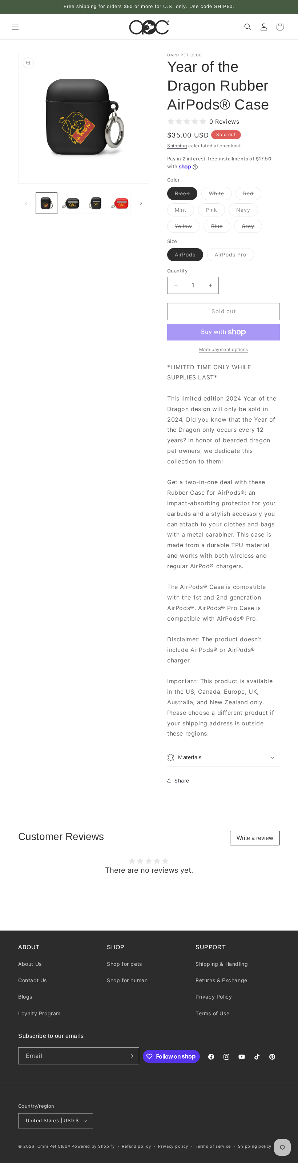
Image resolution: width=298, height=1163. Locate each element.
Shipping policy (255, 1146)
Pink (215, 211)
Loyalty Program (39, 1013)
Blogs (25, 996)
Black (186, 195)
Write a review (255, 838)
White (220, 195)
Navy (247, 211)
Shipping (177, 145)
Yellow (187, 228)
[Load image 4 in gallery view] (95, 203)
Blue (220, 228)
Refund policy (136, 1146)
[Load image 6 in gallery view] (120, 203)
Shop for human (127, 980)
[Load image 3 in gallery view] (71, 203)
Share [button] (181, 780)
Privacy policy (173, 1146)
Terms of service (213, 1146)
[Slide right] (141, 203)
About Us (30, 964)
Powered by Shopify (93, 1146)
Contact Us (32, 980)
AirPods (189, 256)
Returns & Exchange (221, 980)
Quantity (177, 271)
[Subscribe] (131, 1055)
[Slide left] (26, 203)
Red (252, 195)
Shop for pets (124, 964)
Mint (184, 211)
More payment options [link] (223, 349)
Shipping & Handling (222, 964)
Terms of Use (212, 1013)
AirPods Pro (234, 256)
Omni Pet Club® (54, 1146)
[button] (15, 27)
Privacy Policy (214, 996)
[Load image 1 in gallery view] (46, 203)
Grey (252, 228)
